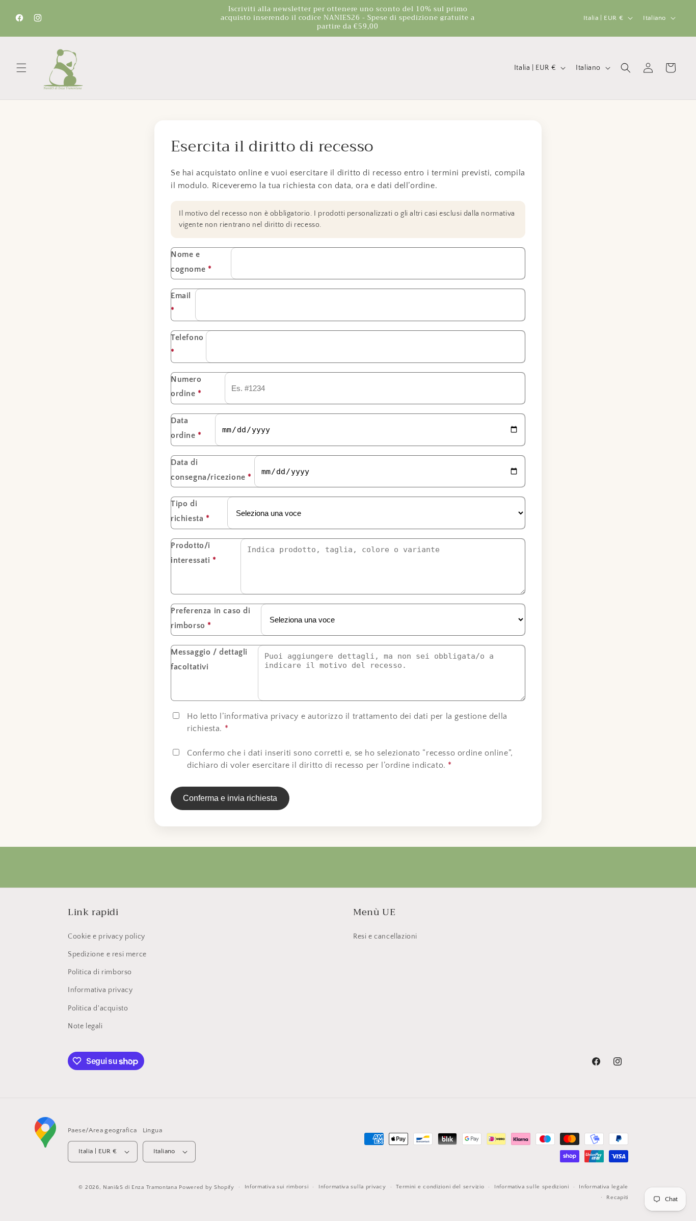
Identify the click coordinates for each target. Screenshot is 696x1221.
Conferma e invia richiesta (230, 798)
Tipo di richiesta (190, 511)
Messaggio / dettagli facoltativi (209, 659)
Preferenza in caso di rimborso (211, 618)
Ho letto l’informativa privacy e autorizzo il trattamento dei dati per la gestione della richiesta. (347, 722)
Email (181, 303)
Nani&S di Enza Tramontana (140, 1187)
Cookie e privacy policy (106, 936)
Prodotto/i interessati (194, 553)
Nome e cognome (191, 262)
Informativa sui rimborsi (277, 1187)
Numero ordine (186, 387)
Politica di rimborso (100, 972)
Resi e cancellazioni (385, 936)
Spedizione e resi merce (107, 954)
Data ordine (186, 428)
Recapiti (617, 1197)
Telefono (187, 345)
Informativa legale (603, 1187)
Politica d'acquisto (98, 1008)
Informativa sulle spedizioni (531, 1187)
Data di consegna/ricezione (211, 470)
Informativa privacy (100, 990)
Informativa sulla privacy (352, 1187)
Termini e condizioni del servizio (440, 1187)
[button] (21, 68)
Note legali (85, 1026)
